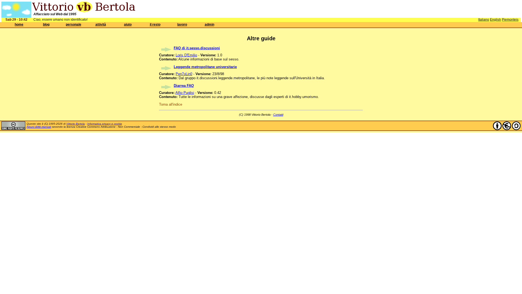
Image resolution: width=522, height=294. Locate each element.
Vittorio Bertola (75, 123)
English (495, 20)
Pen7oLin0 (184, 74)
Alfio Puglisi (184, 93)
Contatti (278, 114)
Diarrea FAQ (184, 86)
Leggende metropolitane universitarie (205, 67)
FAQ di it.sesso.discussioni (197, 48)
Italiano (483, 20)
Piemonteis (510, 20)
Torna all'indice (170, 104)
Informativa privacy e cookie (104, 123)
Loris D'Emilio (186, 55)
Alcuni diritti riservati (39, 126)
